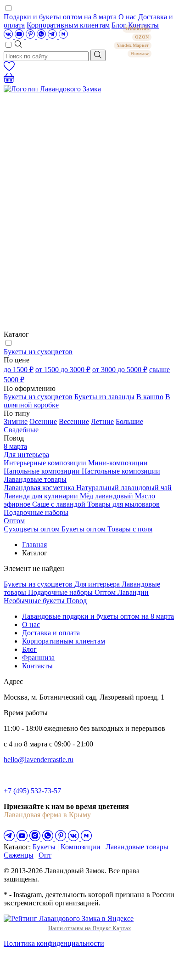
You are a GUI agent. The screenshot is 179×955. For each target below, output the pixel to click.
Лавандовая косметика (40, 488)
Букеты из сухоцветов (38, 352)
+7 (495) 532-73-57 (32, 791)
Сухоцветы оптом (33, 529)
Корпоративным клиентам (68, 25)
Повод (77, 601)
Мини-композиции (118, 463)
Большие (129, 421)
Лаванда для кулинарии (42, 496)
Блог (29, 649)
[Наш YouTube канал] (20, 36)
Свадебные (21, 430)
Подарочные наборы (36, 512)
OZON (142, 37)
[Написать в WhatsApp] (42, 36)
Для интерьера (26, 454)
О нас (127, 17)
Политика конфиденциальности (54, 943)
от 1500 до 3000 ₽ (62, 369)
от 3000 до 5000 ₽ (119, 369)
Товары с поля (129, 529)
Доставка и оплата (51, 633)
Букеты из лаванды (104, 397)
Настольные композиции (121, 471)
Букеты (44, 847)
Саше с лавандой (59, 504)
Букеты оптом (84, 529)
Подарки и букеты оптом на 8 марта (60, 17)
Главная (34, 544)
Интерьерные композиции (46, 463)
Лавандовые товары (35, 479)
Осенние (43, 421)
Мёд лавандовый (107, 496)
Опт (45, 855)
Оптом (14, 521)
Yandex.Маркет (133, 45)
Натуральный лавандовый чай (124, 488)
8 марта (15, 446)
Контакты (37, 666)
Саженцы (19, 855)
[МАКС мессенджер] (86, 838)
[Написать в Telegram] (53, 36)
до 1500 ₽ (19, 369)
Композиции (81, 847)
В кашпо (149, 397)
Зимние (16, 421)
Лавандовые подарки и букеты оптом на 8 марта (98, 616)
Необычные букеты (35, 601)
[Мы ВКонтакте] (9, 36)
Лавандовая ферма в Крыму (47, 815)
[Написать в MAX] (63, 36)
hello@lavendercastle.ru (38, 759)
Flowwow (139, 53)
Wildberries (137, 28)
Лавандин (133, 592)
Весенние (74, 421)
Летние (102, 421)
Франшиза (38, 657)
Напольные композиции (43, 471)
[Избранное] (9, 69)
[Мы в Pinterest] (31, 36)
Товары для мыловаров (123, 504)
